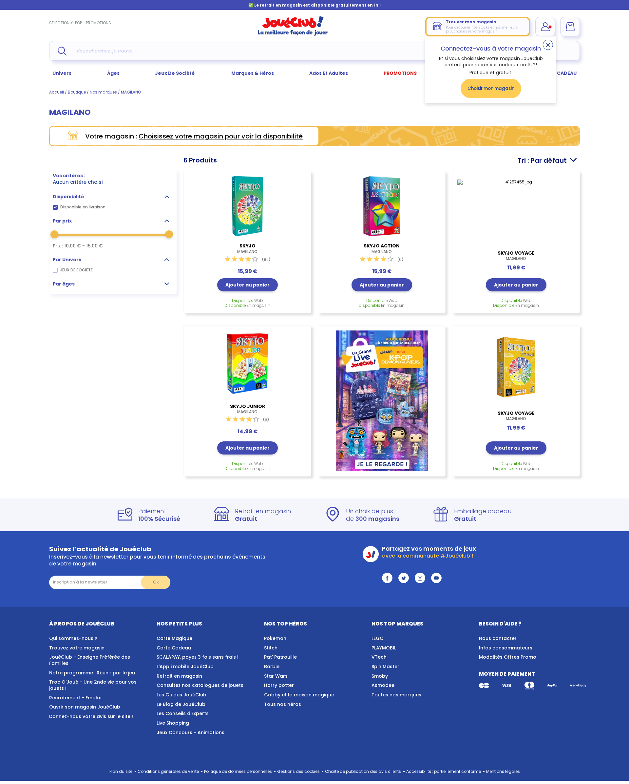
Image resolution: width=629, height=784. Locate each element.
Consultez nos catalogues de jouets (200, 685)
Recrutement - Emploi (75, 697)
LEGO (378, 638)
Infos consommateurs (505, 648)
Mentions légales (503, 771)
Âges (113, 73)
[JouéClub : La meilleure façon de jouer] (293, 34)
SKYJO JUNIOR (247, 408)
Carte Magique (174, 638)
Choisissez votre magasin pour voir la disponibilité (221, 136)
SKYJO (247, 248)
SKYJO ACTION (382, 248)
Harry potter (279, 685)
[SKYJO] (247, 206)
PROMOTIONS (98, 23)
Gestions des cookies (298, 771)
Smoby (380, 676)
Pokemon (275, 638)
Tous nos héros (282, 704)
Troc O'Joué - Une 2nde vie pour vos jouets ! (93, 685)
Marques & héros (252, 73)
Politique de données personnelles (238, 771)
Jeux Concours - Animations (190, 732)
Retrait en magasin (179, 676)
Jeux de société (175, 73)
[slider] (54, 234)
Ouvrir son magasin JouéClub (84, 707)
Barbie (271, 666)
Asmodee (383, 685)
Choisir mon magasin (490, 88)
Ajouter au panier (247, 285)
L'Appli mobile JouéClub (185, 666)
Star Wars (276, 676)
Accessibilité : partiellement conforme (443, 771)
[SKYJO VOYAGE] (516, 210)
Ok (156, 582)
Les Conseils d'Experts (183, 713)
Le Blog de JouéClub (181, 704)
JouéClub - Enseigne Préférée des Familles (89, 660)
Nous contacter (498, 638)
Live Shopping (173, 723)
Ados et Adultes (328, 73)
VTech (379, 657)
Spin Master (385, 666)
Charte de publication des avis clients (363, 771)
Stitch (270, 648)
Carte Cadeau (174, 648)
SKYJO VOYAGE (516, 255)
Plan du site (120, 771)
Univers (61, 73)
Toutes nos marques (396, 694)
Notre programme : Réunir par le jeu (92, 672)
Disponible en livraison (82, 207)
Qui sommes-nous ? (73, 638)
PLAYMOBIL (384, 648)
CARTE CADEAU (558, 73)
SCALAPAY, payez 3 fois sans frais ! (197, 657)
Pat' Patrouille (280, 657)
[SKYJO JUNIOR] (247, 363)
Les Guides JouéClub (181, 694)
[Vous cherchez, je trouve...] (62, 51)
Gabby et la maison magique (299, 694)
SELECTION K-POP (65, 23)
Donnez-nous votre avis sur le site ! (91, 716)
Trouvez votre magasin (77, 648)
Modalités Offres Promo (507, 657)
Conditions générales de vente (168, 771)
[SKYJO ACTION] (381, 206)
